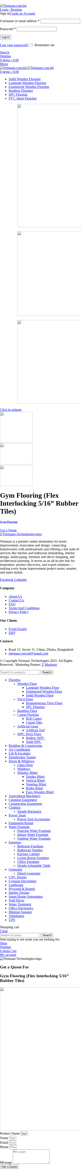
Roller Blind (34, 788)
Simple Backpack (29, 811)
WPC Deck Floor (29, 734)
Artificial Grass (27, 726)
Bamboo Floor (27, 711)
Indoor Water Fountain (32, 834)
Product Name (10, 1133)
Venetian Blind (36, 784)
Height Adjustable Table (33, 865)
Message (6, 1162)
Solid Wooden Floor (40, 695)
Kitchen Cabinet (28, 854)
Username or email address (19, 21)
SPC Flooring (35, 707)
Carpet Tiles (34, 722)
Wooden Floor (27, 684)
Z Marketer (49, 664)
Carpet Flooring (28, 714)
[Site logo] (13, 6)
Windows (23, 769)
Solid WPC (33, 742)
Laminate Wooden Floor (42, 687)
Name (4, 1138)
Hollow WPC (35, 738)
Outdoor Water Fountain (34, 838)
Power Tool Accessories (33, 819)
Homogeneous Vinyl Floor (44, 703)
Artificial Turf (35, 730)
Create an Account (22, 13)
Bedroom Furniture (30, 846)
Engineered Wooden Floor (44, 691)
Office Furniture (28, 862)
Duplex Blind (35, 776)
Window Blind (27, 773)
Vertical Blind (35, 780)
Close (4, 931)
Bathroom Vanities (30, 850)
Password (8, 29)
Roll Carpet (34, 718)
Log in (5, 37)
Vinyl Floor (25, 699)
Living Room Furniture (33, 858)
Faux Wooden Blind (40, 792)
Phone (5, 1147)
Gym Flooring (8, 521)
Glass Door (25, 765)
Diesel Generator (28, 873)
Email (4, 1142)
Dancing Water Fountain (34, 831)
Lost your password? (14, 45)
